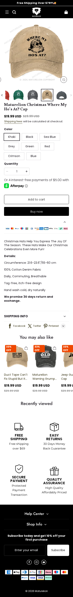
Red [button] (47, 146)
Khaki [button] (11, 137)
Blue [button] (33, 156)
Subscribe (58, 550)
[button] (7, 12)
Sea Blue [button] (50, 137)
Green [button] (29, 146)
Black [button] (29, 137)
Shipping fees (13, 121)
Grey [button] (11, 146)
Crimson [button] (14, 156)
